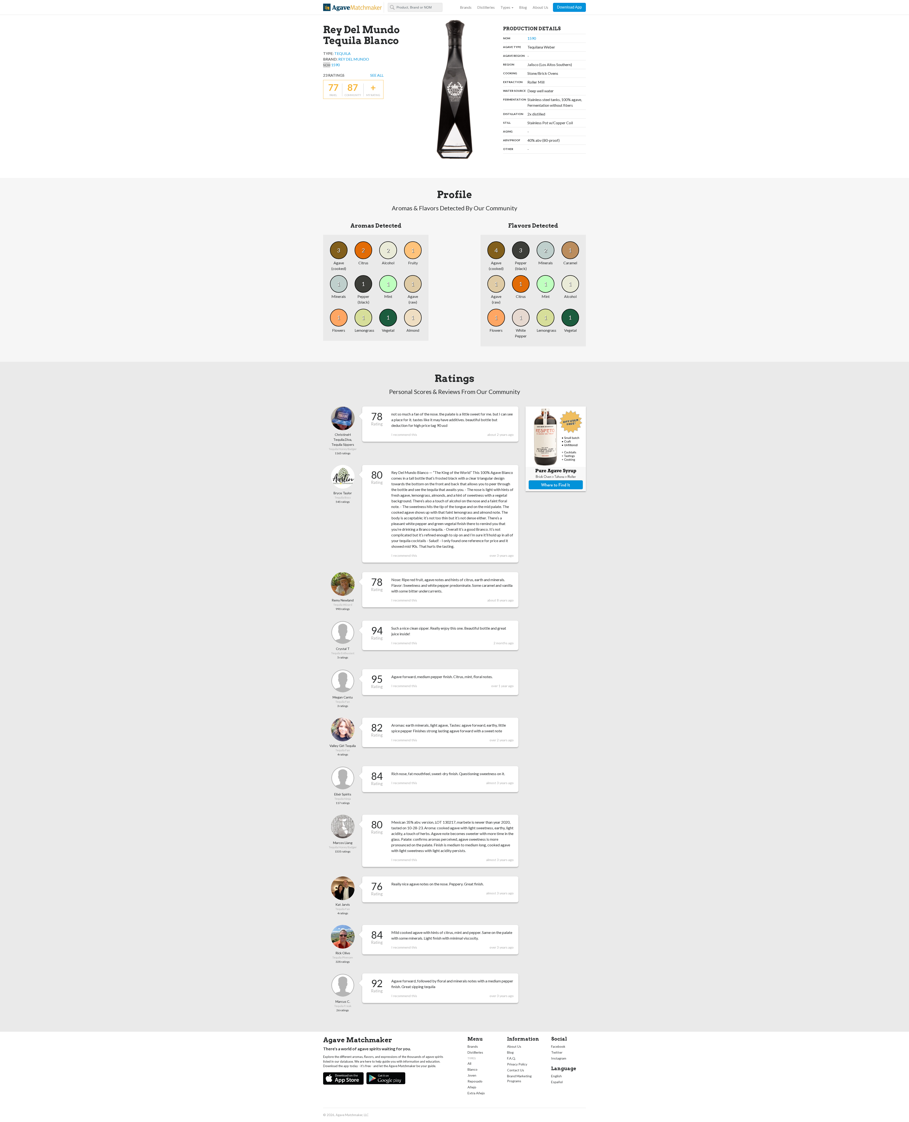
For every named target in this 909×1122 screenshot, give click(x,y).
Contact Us (515, 1070)
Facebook (558, 1046)
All (469, 1063)
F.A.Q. (511, 1058)
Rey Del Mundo (353, 59)
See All (376, 75)
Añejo (472, 1087)
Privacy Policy (517, 1064)
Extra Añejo (476, 1093)
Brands (466, 7)
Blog (523, 7)
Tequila (342, 53)
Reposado (475, 1081)
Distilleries (486, 7)
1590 (335, 64)
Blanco (472, 1069)
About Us (540, 7)
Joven (472, 1075)
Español (557, 1082)
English (556, 1076)
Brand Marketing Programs (519, 1078)
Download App (569, 7)
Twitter (556, 1052)
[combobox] (415, 7)
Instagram (558, 1058)
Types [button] (505, 7)
